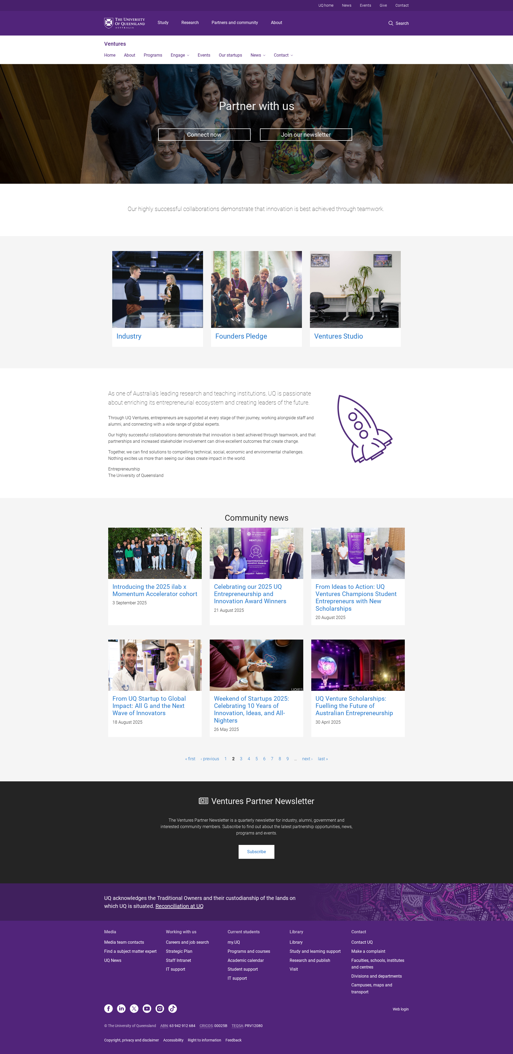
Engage (178, 55)
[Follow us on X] (134, 1009)
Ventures (115, 44)
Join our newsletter (306, 134)
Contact (402, 5)
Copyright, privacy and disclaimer (131, 1040)
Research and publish (310, 960)
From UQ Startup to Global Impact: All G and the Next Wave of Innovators (149, 706)
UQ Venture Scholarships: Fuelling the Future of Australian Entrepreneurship (354, 706)
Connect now (204, 134)
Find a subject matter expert (130, 951)
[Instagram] (160, 1009)
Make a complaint (368, 951)
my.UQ (234, 942)
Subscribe (256, 851)
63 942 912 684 (182, 1026)
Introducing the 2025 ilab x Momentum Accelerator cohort (154, 590)
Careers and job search (187, 942)
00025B (220, 1026)
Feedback (234, 1040)
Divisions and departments (376, 976)
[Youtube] (147, 1009)
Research (190, 22)
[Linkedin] (121, 1009)
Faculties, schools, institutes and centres (377, 964)
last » (323, 758)
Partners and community (235, 22)
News (346, 5)
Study (163, 22)
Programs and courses (249, 951)
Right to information (204, 1040)
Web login (401, 1009)
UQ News (112, 960)
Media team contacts (124, 942)
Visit (294, 969)
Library (296, 942)
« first (190, 758)
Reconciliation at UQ (180, 906)
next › (307, 758)
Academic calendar (246, 960)
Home (109, 55)
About (276, 22)
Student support (243, 969)
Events (365, 5)
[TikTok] (172, 1009)
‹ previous (210, 758)
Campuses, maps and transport (371, 988)
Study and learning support (315, 951)
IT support (175, 969)
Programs (153, 55)
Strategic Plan (179, 951)
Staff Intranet (178, 960)
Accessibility (173, 1040)
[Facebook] (108, 1009)
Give (383, 5)
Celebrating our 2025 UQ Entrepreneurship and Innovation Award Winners (250, 594)
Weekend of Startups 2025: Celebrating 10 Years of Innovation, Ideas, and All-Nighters (251, 709)
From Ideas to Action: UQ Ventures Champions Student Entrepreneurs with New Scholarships (356, 597)
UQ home (325, 5)
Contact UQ (362, 942)
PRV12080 (254, 1026)
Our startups (230, 55)
